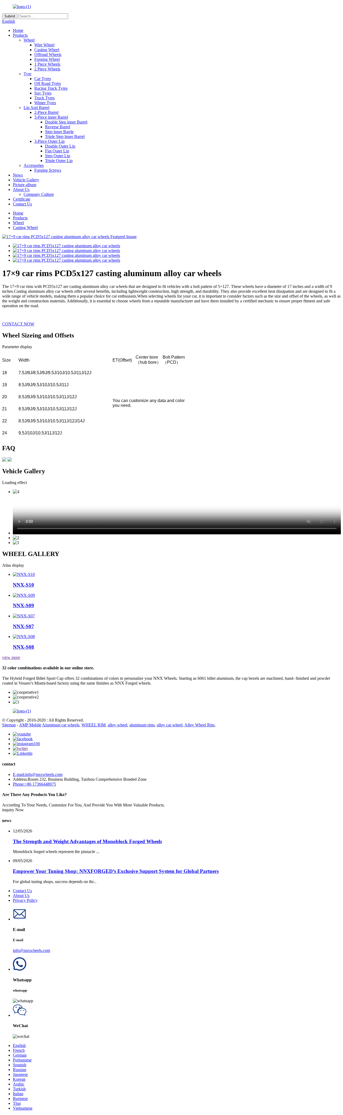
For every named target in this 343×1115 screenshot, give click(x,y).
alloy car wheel (169, 725)
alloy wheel (117, 725)
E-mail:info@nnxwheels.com (37, 774)
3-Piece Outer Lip (49, 141)
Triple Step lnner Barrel (65, 136)
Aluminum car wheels (60, 725)
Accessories (34, 165)
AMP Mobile (30, 725)
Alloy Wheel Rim (199, 725)
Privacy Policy (25, 900)
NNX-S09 (23, 605)
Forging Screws (47, 170)
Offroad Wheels (47, 54)
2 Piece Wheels (47, 69)
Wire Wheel (44, 45)
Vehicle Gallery (26, 180)
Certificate (21, 199)
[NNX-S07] (24, 616)
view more (11, 657)
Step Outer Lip (57, 155)
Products (20, 35)
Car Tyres (42, 78)
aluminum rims (142, 725)
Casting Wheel (46, 49)
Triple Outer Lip (59, 160)
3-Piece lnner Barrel (51, 117)
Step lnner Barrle (59, 131)
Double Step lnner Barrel (66, 122)
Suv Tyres (42, 93)
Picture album (24, 184)
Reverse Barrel (57, 127)
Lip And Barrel (36, 107)
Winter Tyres (45, 102)
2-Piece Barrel (46, 112)
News (18, 175)
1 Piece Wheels (47, 64)
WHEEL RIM (93, 725)
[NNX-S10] (24, 574)
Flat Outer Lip (57, 151)
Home (18, 30)
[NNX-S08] (24, 636)
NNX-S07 (23, 626)
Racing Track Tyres (51, 88)
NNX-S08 (23, 647)
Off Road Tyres (47, 83)
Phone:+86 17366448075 (34, 784)
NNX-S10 (23, 585)
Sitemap (9, 725)
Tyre (27, 74)
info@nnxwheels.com (31, 950)
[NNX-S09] (24, 595)
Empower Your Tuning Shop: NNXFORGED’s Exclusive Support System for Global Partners (116, 871)
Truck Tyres (44, 98)
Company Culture (39, 194)
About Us (21, 189)
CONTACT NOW (18, 324)
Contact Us (22, 204)
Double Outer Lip (60, 146)
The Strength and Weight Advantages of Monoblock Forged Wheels (87, 841)
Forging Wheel (47, 59)
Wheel (29, 40)
